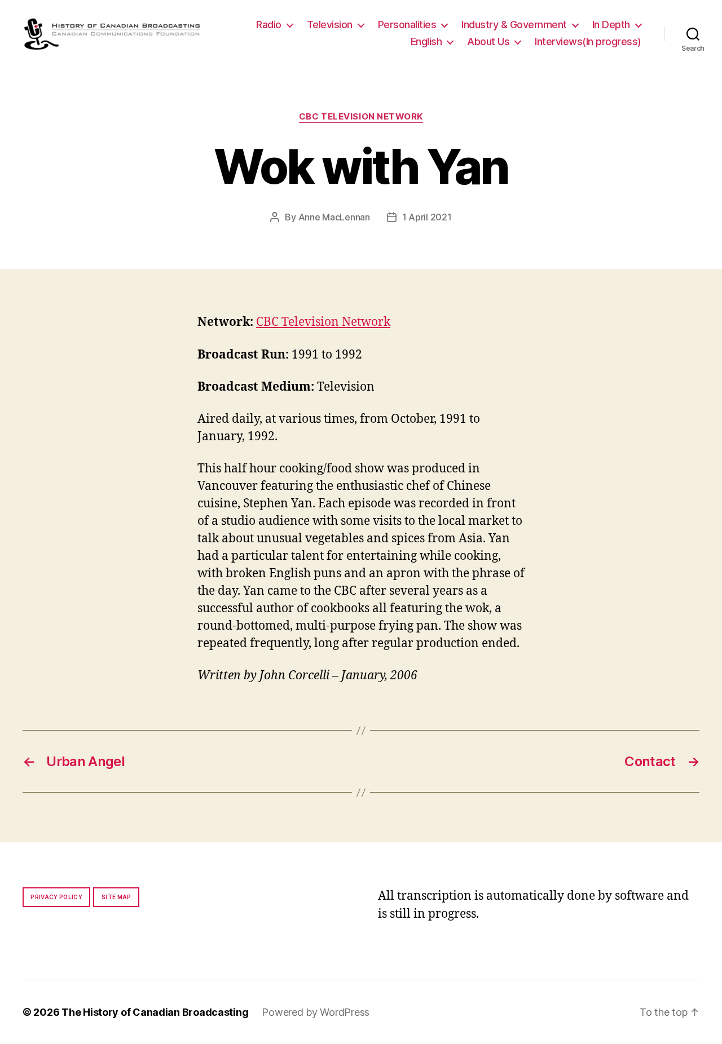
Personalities (407, 24)
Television (330, 24)
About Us (488, 41)
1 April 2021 (427, 217)
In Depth (611, 24)
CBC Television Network (361, 117)
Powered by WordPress (315, 1012)
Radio (268, 24)
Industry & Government (514, 24)
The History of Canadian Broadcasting (154, 1012)
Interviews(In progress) (588, 41)
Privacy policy (56, 896)
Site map (116, 896)
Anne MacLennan (334, 217)
